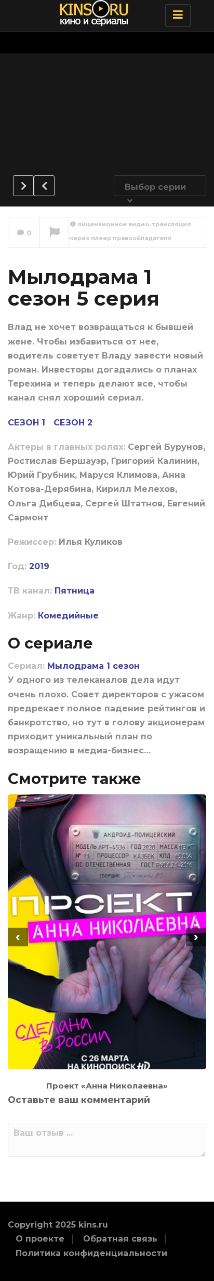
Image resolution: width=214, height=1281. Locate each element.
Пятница (75, 591)
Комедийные (68, 616)
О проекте (40, 1239)
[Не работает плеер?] (54, 233)
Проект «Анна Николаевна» (107, 1086)
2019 (39, 566)
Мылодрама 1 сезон (93, 666)
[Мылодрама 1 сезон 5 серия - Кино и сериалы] (104, 13)
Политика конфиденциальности (91, 1253)
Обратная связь (120, 1239)
